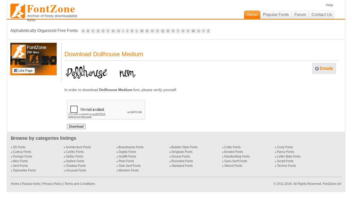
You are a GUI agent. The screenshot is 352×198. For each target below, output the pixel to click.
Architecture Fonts (78, 147)
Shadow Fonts (76, 166)
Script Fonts (285, 161)
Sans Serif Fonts (235, 161)
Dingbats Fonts (181, 152)
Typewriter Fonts (24, 170)
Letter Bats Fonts (288, 156)
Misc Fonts (20, 161)
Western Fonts (129, 170)
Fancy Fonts (285, 152)
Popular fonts (31, 184)
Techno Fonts (286, 166)
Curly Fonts (285, 147)
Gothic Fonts (74, 156)
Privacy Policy (52, 184)
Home (15, 184)
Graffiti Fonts (127, 156)
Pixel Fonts (126, 161)
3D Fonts (19, 147)
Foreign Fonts (22, 156)
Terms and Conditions (79, 184)
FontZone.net (332, 184)
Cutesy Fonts (22, 152)
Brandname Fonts (131, 147)
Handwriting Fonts (237, 156)
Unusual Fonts (76, 170)
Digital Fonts (127, 152)
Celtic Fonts (232, 147)
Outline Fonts (75, 161)
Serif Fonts (20, 166)
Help (329, 5)
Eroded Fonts (233, 152)
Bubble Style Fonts (184, 147)
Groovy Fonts (180, 156)
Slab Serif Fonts (130, 166)
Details (326, 68)
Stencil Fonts (233, 166)
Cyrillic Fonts (75, 152)
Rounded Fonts (182, 161)
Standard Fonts (182, 166)
